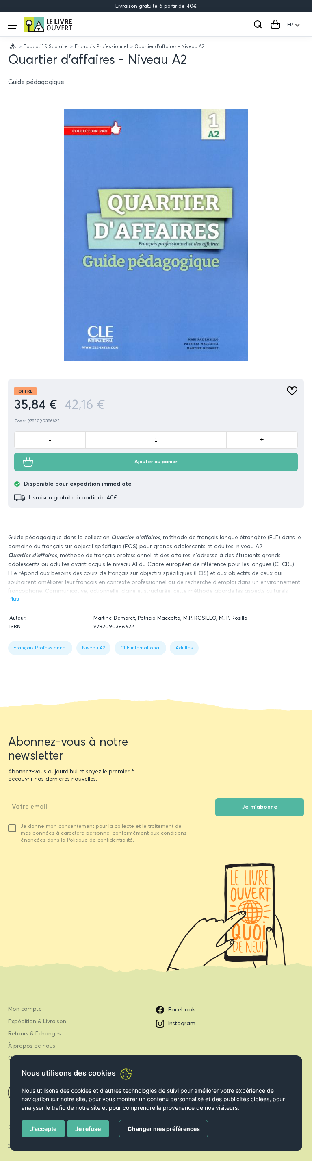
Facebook (181, 1009)
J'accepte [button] (43, 1128)
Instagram (181, 1023)
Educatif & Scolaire (46, 46)
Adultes (184, 648)
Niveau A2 (93, 648)
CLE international (140, 648)
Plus (13, 599)
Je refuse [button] (88, 1128)
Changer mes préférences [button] (164, 1128)
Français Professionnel (101, 46)
